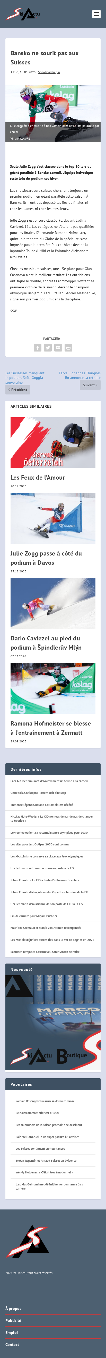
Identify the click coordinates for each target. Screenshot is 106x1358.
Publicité (13, 1320)
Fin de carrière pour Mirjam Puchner (34, 916)
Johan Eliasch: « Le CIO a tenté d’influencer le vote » (45, 880)
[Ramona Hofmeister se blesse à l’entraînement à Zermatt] (53, 688)
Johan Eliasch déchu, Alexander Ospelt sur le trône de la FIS (49, 892)
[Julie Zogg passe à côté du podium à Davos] (53, 518)
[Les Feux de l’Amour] (53, 442)
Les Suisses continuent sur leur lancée (40, 1148)
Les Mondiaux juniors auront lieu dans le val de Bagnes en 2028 (52, 940)
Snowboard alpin (49, 72)
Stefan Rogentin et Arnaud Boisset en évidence (46, 1160)
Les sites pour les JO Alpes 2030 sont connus (40, 844)
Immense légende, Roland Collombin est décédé (42, 805)
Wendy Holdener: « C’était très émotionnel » (44, 1172)
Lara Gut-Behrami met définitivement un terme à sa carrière (50, 781)
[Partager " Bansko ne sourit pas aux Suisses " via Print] (68, 348)
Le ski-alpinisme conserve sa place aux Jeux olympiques (47, 856)
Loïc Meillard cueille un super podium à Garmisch (48, 1137)
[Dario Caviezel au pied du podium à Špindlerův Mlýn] (53, 603)
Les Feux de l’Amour (38, 477)
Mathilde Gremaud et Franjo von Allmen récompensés (46, 928)
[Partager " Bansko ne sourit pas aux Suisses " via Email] (58, 348)
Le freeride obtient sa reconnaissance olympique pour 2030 (49, 832)
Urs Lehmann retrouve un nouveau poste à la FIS (42, 868)
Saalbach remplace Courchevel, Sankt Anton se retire (45, 952)
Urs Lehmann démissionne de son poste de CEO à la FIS (47, 904)
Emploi (11, 1332)
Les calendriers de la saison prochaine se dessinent (49, 1125)
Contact (12, 1344)
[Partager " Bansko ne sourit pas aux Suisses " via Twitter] (48, 348)
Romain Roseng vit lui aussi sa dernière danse (45, 1101)
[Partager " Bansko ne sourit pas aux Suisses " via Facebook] (37, 348)
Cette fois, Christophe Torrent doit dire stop (38, 793)
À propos (13, 1308)
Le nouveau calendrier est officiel (37, 1113)
